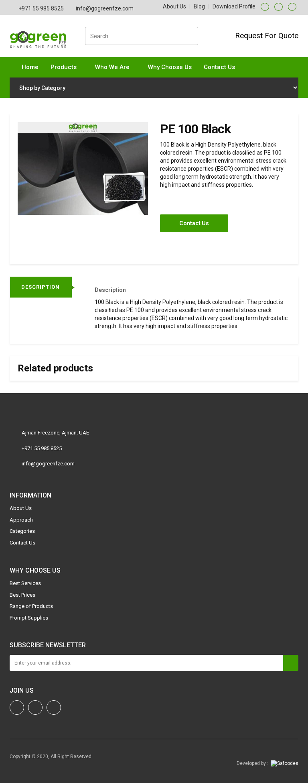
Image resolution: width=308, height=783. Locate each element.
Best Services (25, 583)
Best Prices (22, 595)
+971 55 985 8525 (41, 8)
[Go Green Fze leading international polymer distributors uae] (41, 35)
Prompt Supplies (29, 618)
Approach (21, 520)
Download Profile (234, 6)
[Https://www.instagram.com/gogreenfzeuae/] (17, 707)
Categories (22, 531)
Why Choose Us (170, 67)
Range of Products (31, 606)
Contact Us (219, 67)
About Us (174, 6)
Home (30, 67)
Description (40, 287)
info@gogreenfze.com (105, 8)
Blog (199, 6)
